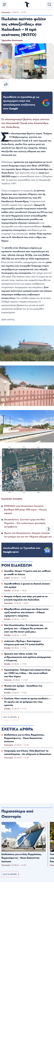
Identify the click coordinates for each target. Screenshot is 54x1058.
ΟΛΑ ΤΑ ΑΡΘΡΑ (10, 717)
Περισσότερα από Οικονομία (17, 814)
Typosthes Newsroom (12, 40)
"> (21, 103)
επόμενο (49, 529)
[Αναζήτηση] (49, 4)
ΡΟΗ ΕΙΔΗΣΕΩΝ (16, 565)
